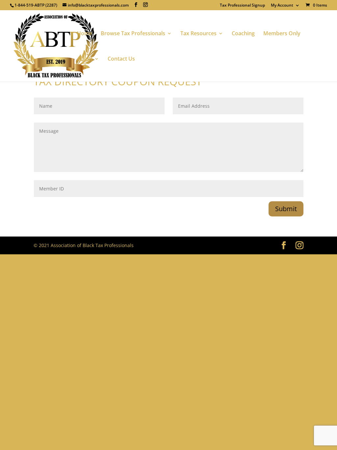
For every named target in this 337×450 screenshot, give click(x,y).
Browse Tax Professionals (133, 34)
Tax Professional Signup (242, 5)
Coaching (243, 34)
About (84, 59)
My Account (282, 5)
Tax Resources (198, 34)
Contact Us (121, 59)
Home (84, 34)
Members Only (281, 34)
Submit (286, 208)
